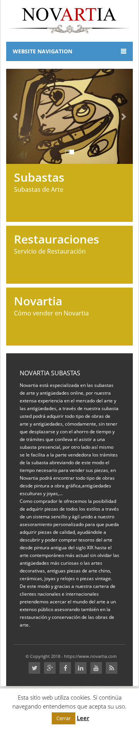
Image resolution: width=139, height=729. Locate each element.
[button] (15, 116)
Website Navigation (42, 51)
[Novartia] (70, 20)
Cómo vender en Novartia (51, 306)
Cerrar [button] (63, 718)
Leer (83, 718)
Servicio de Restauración (56, 244)
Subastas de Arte (39, 183)
